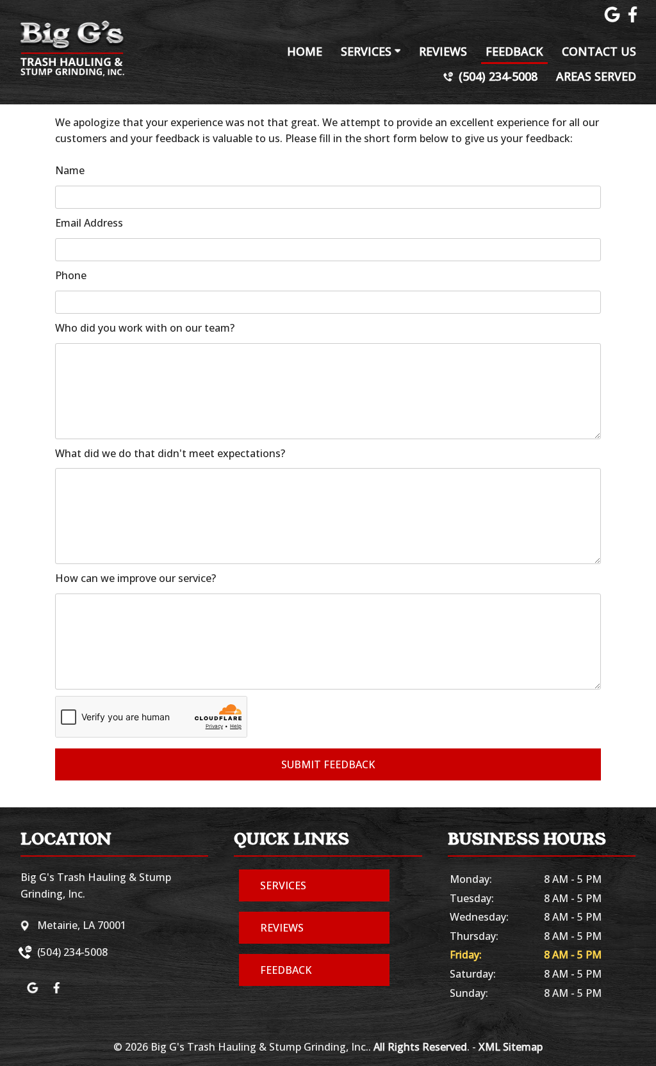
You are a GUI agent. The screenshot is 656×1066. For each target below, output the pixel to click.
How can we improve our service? (135, 578)
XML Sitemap (511, 1047)
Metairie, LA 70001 (81, 925)
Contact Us (599, 51)
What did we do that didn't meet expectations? (170, 453)
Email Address (89, 223)
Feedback (514, 51)
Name (70, 170)
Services (368, 51)
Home (304, 51)
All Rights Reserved (420, 1047)
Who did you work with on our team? (144, 328)
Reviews (443, 51)
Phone (70, 275)
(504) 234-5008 (496, 76)
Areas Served (596, 76)
